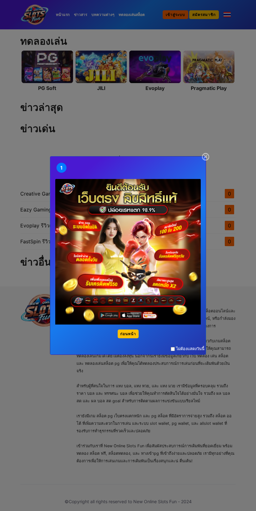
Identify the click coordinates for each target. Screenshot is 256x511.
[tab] (61, 167)
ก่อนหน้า (128, 333)
